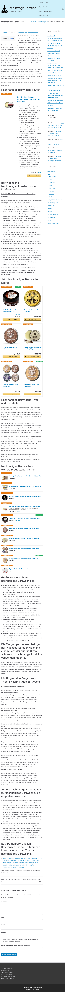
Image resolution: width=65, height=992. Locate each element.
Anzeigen (10, 38)
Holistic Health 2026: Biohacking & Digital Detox (53, 53)
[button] (49, 3)
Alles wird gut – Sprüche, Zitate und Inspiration (55, 72)
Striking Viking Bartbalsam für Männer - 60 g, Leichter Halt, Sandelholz (25, 476)
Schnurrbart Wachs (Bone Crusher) (32, 310)
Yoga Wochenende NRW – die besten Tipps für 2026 (55, 125)
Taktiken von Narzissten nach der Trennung (54, 109)
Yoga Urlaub (51, 220)
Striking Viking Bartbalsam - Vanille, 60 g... (32, 348)
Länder (49, 174)
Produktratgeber (23, 32)
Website (3, 932)
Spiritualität (51, 205)
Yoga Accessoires (44, 15)
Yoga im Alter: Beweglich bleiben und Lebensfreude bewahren (55, 103)
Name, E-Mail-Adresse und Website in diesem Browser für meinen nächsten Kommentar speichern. (20, 940)
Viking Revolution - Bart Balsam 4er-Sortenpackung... (10, 385)
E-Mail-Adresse (6, 925)
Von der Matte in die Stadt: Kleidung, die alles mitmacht (55, 46)
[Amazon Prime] (39, 172)
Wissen (49, 211)
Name (3, 917)
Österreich (52, 188)
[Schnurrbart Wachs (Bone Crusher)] (32, 298)
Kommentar (5, 901)
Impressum (28, 989)
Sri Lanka (51, 194)
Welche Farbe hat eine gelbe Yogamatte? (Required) (15, 945)
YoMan (5, 32)
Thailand (51, 197)
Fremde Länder (43, 3)
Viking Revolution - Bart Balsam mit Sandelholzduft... (10, 348)
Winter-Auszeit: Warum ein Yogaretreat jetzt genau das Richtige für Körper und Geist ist (55, 79)
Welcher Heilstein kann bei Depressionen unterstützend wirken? (55, 88)
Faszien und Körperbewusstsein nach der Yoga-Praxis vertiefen (55, 38)
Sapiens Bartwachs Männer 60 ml (19, 569)
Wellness (50, 208)
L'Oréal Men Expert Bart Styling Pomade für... (10, 310)
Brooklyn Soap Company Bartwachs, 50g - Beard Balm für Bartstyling (28, 99)
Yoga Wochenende (53, 223)
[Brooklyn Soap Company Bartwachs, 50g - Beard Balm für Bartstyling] (9, 102)
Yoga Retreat (51, 217)
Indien (50, 179)
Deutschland (43, 7)
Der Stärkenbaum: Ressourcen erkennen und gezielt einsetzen (55, 95)
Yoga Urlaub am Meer (45, 11)
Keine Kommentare (33, 32)
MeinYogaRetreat (23, 8)
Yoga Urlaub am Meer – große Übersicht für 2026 (54, 133)
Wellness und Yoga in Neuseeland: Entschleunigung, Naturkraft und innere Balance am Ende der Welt (55, 63)
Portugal (51, 191)
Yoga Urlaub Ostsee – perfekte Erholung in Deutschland (54, 158)
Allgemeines (51, 171)
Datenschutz (36, 989)
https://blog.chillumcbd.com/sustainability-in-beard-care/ (20, 862)
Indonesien (52, 182)
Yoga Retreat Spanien (55, 200)
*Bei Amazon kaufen (34, 175)
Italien (50, 185)
